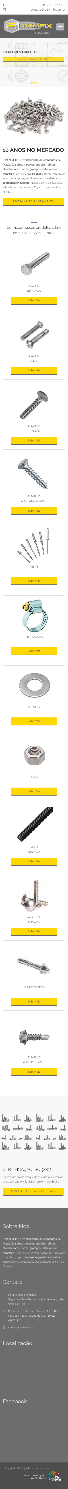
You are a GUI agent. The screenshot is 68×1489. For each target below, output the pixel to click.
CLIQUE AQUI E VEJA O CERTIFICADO (33, 1191)
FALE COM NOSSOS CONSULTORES (33, 59)
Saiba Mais (34, 300)
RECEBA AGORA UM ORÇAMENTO (33, 201)
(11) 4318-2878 (52, 5)
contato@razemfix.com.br (48, 9)
